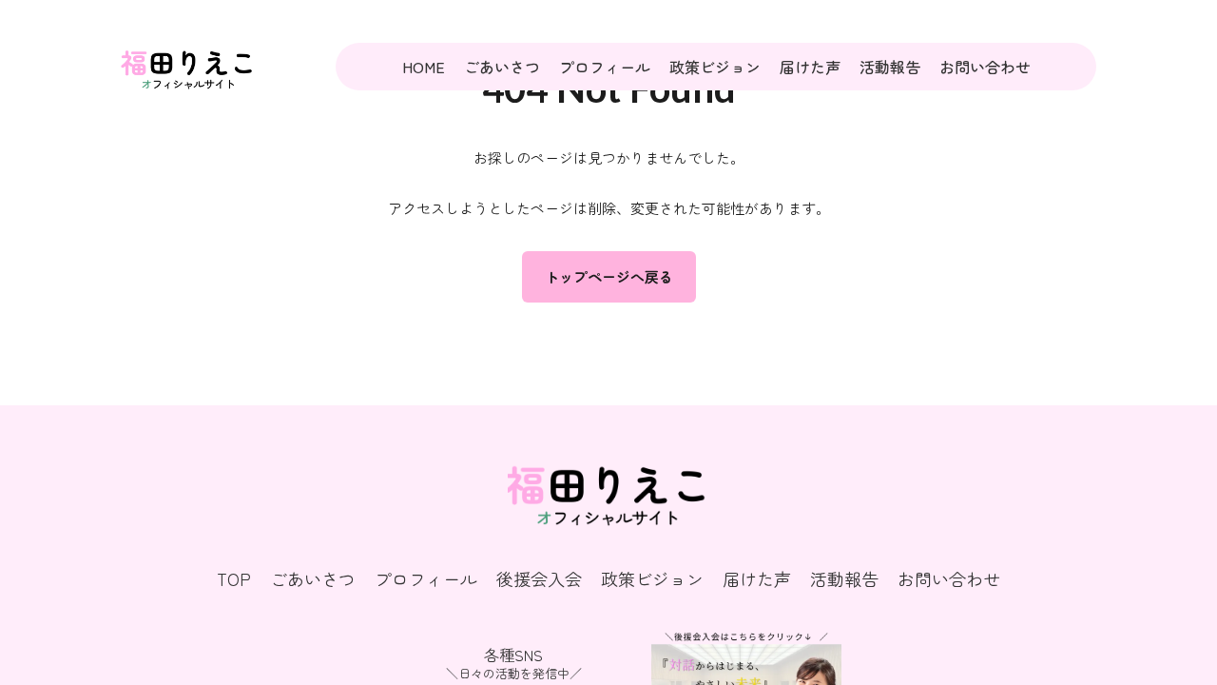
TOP (234, 579)
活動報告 (890, 66)
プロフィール (604, 66)
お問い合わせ (985, 66)
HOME (423, 66)
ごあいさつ (502, 66)
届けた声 (810, 66)
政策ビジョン (715, 66)
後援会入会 (539, 579)
